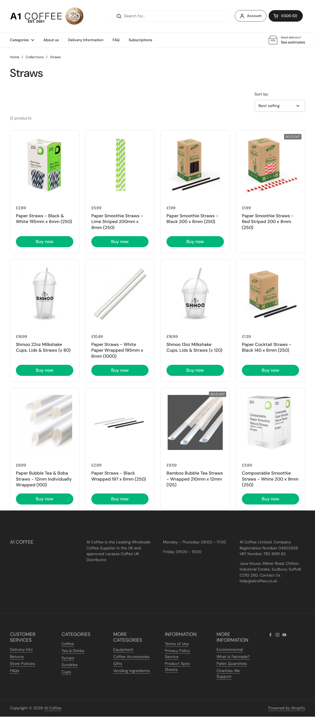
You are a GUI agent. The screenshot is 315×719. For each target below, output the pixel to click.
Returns (17, 656)
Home (14, 57)
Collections (35, 57)
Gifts (117, 663)
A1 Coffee (52, 707)
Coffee (68, 643)
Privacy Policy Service (177, 653)
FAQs (14, 670)
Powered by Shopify (286, 707)
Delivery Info (21, 649)
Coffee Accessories (131, 656)
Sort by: (261, 94)
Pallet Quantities (232, 663)
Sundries (70, 664)
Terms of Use (177, 643)
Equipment (123, 649)
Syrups (68, 657)
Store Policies (22, 663)
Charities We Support (228, 673)
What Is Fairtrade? (233, 656)
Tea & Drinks (73, 650)
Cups (66, 671)
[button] (286, 16)
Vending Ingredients (131, 670)
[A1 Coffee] (47, 16)
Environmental (230, 649)
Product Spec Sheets (177, 666)
